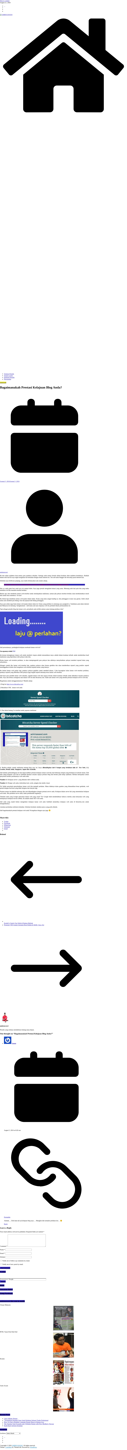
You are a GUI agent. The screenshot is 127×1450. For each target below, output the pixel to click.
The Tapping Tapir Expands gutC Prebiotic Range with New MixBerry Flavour (29, 1424)
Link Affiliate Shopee (10, 1418)
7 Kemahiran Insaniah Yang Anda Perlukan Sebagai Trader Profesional (26, 1420)
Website (2, 1257)
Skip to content (4, 1)
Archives (3, 1433)
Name (2, 1250)
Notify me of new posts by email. (12, 1264)
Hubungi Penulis (9, 377)
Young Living (8, 375)
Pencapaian (7, 379)
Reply (6, 1224)
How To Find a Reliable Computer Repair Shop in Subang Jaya (24, 1422)
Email (2, 1253)
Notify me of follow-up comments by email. (16, 1261)
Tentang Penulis (9, 374)
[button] (31, 628)
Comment (3, 1246)
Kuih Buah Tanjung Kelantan (13, 1426)
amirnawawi (4, 572)
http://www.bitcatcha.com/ (15, 684)
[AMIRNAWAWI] (6, 15)
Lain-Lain (3, 382)
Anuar (14, 1043)
